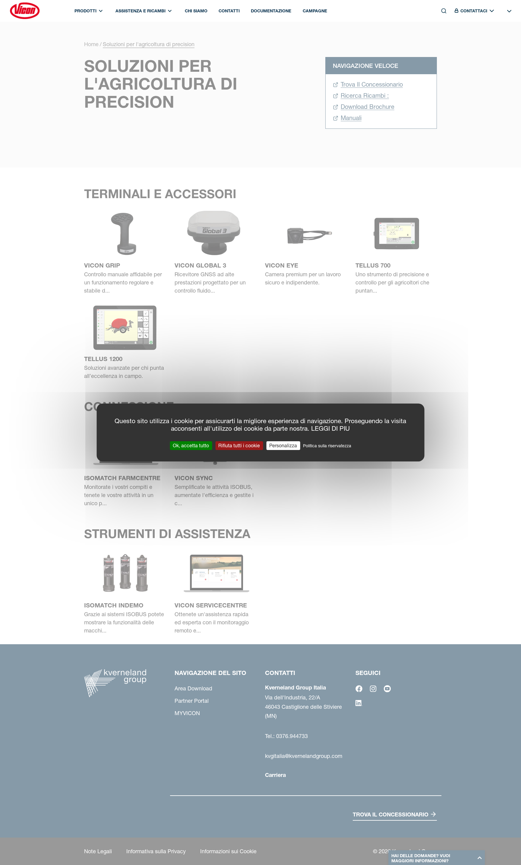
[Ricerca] (439, 37)
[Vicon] (25, 10)
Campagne (315, 11)
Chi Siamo (196, 11)
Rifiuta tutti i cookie (239, 445)
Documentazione (271, 11)
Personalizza (283, 445)
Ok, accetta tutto (191, 445)
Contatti (229, 11)
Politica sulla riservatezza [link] (327, 445)
